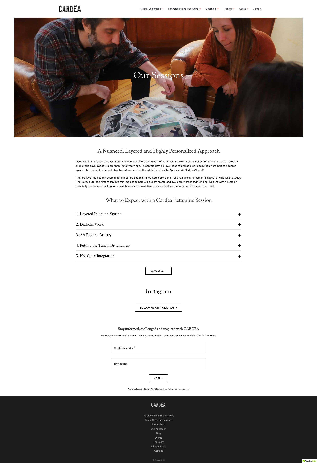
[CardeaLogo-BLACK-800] (70, 6)
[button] (158, 213)
